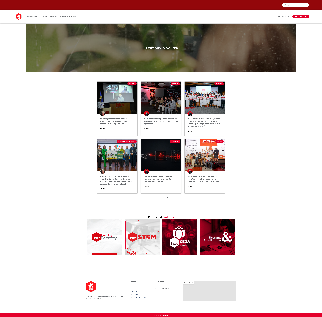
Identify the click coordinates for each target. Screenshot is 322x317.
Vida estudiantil (136, 289)
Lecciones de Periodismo (139, 297)
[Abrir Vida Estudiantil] (38, 17)
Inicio (132, 286)
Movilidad (171, 48)
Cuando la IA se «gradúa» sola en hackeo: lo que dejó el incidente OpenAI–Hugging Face (158, 179)
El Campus (152, 48)
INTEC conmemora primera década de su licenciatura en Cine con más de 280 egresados (161, 121)
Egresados (134, 295)
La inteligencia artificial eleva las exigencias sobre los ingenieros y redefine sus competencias (114, 121)
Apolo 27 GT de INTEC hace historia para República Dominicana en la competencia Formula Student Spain (203, 179)
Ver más (102, 128)
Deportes (134, 292)
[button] (87, 236)
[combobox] (295, 5)
